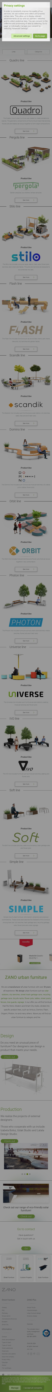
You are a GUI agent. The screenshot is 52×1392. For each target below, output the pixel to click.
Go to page (40, 36)
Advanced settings (22, 36)
